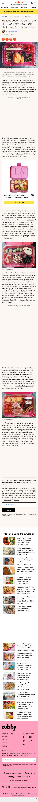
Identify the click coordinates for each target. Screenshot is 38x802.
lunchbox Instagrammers (24, 386)
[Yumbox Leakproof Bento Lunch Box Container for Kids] (19, 178)
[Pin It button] (34, 64)
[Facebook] (3, 39)
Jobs (25, 787)
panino (5, 222)
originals (30, 220)
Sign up (8, 510)
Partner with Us (31, 787)
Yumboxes (8, 423)
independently (8, 72)
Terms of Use (32, 514)
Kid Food (5, 16)
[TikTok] (30, 741)
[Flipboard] (24, 745)
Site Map (4, 746)
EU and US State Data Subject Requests (24, 794)
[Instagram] (30, 737)
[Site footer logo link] (9, 727)
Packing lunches (7, 80)
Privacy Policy (8, 515)
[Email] (10, 39)
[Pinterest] (7, 39)
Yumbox (20, 154)
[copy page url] (14, 39)
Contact (4, 743)
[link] (26, 540)
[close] (36, 798)
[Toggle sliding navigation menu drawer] (3, 3)
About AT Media (18, 787)
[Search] (35, 3)
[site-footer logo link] (6, 787)
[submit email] (34, 760)
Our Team (5, 736)
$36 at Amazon (19, 202)
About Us (4, 739)
